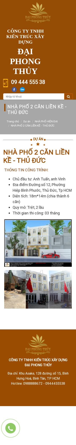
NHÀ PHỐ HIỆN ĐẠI (46, 121)
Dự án (26, 121)
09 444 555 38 (28, 82)
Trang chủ (13, 121)
